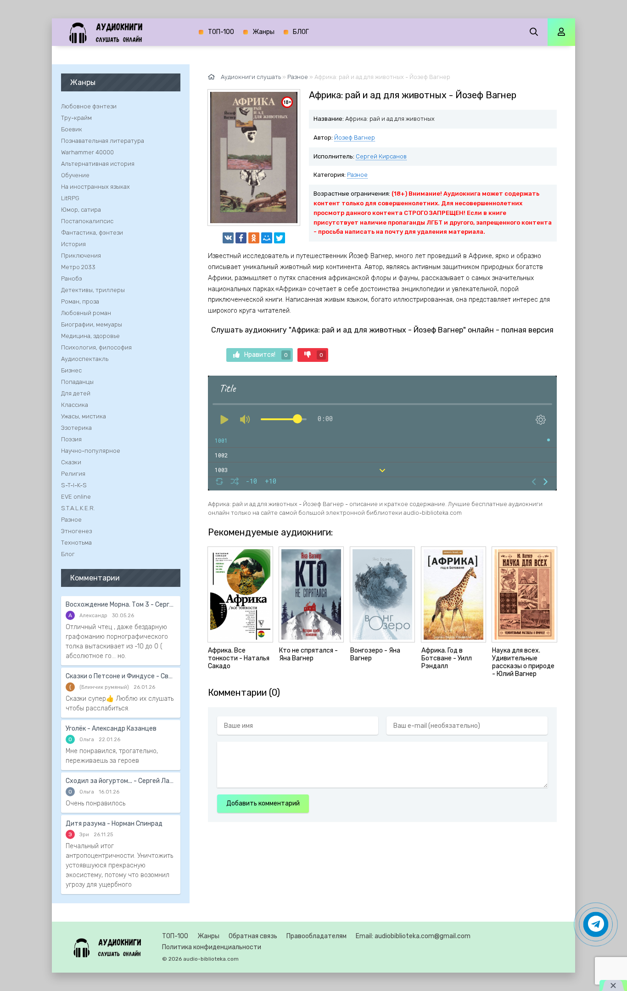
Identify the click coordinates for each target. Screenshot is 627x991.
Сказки (71, 462)
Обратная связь (253, 936)
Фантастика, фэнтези (92, 232)
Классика (74, 404)
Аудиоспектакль (84, 358)
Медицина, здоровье (90, 335)
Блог (68, 554)
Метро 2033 (78, 267)
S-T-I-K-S (74, 485)
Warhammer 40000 (87, 152)
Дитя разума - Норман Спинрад (114, 824)
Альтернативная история (97, 163)
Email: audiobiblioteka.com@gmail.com (413, 936)
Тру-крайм (76, 117)
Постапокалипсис (87, 221)
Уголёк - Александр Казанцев (111, 728)
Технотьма (76, 542)
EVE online (76, 496)
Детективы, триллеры (93, 290)
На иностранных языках (95, 186)
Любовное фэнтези (89, 106)
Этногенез (76, 531)
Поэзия (71, 439)
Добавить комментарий (263, 803)
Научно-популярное (90, 450)
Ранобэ (71, 278)
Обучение (75, 175)
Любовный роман (86, 313)
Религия (73, 473)
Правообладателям (316, 936)
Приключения (81, 255)
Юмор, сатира (81, 209)
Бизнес (71, 370)
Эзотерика (76, 427)
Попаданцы (77, 381)
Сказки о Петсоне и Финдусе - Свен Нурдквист (121, 676)
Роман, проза (80, 301)
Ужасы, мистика (83, 416)
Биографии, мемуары (91, 324)
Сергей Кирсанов (381, 156)
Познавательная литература (102, 140)
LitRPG (70, 198)
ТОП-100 (221, 32)
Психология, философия (96, 347)
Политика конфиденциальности (211, 947)
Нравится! (266, 355)
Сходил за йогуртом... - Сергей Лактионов (121, 781)
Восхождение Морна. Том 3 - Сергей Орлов (121, 604)
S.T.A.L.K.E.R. (78, 508)
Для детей (75, 393)
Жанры (263, 32)
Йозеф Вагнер (354, 137)
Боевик (71, 129)
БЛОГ (301, 32)
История (73, 244)
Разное (357, 174)
